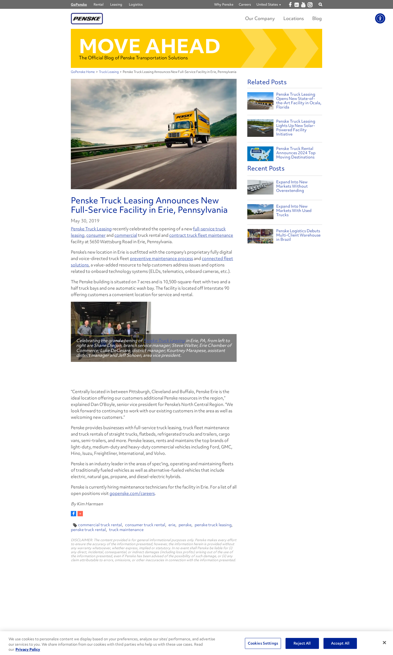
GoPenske (79, 4)
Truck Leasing (109, 72)
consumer (96, 235)
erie (171, 525)
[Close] (384, 642)
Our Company (260, 18)
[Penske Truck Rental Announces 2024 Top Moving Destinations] (260, 154)
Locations (293, 18)
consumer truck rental (145, 525)
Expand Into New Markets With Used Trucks (293, 210)
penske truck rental (88, 530)
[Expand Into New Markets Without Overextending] (260, 188)
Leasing (116, 4)
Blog (317, 18)
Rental (98, 4)
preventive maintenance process (161, 258)
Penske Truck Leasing (91, 229)
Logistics (136, 4)
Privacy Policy (28, 649)
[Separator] (80, 513)
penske (185, 525)
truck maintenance (126, 530)
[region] (196, 643)
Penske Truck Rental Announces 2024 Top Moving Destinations (295, 152)
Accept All (340, 643)
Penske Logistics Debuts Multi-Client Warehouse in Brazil (298, 235)
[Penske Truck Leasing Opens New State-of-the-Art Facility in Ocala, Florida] (260, 100)
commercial (125, 235)
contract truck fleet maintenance (201, 235)
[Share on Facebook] (73, 513)
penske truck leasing (213, 525)
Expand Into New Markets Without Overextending (292, 186)
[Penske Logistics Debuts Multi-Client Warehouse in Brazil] (260, 237)
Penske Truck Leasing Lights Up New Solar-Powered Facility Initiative (295, 127)
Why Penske (223, 4)
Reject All (302, 643)
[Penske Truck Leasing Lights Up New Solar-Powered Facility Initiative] (260, 127)
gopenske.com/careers (132, 493)
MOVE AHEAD (150, 46)
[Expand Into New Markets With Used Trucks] (260, 213)
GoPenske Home (83, 72)
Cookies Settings (263, 643)
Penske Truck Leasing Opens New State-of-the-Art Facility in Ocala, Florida (298, 100)
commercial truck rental (100, 525)
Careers (245, 4)
